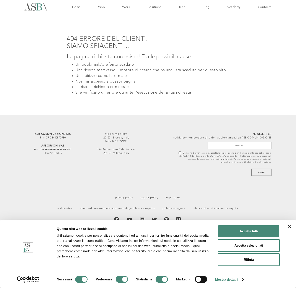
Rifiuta (249, 259)
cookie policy (149, 197)
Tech (182, 7)
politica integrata (174, 208)
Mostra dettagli (226, 279)
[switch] (122, 279)
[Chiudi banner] (289, 226)
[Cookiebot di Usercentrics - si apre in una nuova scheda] (28, 279)
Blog (206, 7)
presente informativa (211, 159)
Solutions (155, 7)
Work (126, 7)
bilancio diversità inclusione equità (215, 208)
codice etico (65, 208)
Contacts (265, 7)
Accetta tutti (249, 231)
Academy (234, 7)
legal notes (173, 197)
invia (261, 172)
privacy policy (124, 197)
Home (76, 7)
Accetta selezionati (248, 245)
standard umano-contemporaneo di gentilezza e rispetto (117, 208)
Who (101, 7)
